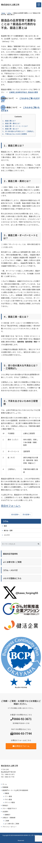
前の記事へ (15, 514)
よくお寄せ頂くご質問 (12, 824)
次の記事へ (27, 514)
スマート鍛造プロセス (9, 808)
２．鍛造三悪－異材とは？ (11, 123)
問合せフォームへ (10, 505)
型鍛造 (7, 793)
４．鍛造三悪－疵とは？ (10, 129)
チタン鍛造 (8, 799)
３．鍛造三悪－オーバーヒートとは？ (15, 126)
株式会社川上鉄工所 (10, 4)
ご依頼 (7, 821)
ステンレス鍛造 (10, 802)
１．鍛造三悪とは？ (9, 121)
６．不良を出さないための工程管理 (14, 134)
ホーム (4, 784)
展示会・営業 (8, 530)
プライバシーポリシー (9, 827)
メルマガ (7, 535)
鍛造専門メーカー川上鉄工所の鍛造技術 (15, 790)
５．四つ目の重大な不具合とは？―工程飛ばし (18, 131)
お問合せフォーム (22, 746)
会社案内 (5, 812)
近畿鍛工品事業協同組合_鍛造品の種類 (23, 92)
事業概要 (5, 787)
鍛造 (5, 526)
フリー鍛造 (8, 796)
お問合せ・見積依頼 (8, 818)
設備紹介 (7, 815)
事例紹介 (5, 805)
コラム (5, 521)
